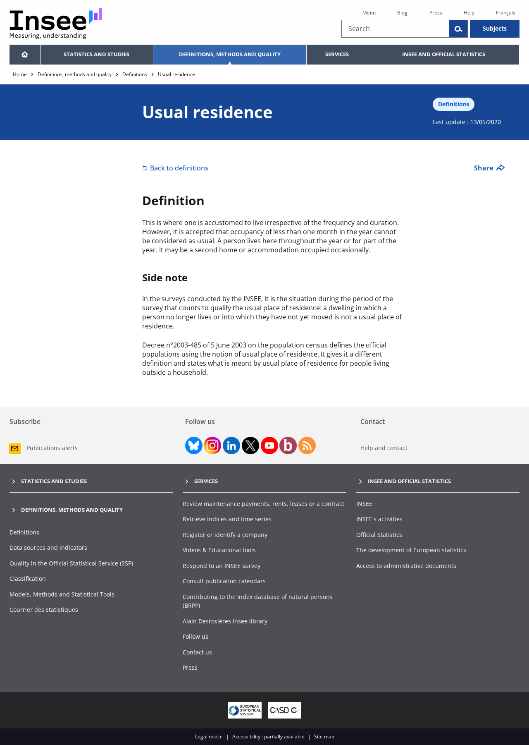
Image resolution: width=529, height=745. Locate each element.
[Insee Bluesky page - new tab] (194, 445)
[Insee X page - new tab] (250, 445)
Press (435, 12)
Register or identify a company (225, 535)
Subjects (495, 28)
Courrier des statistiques (44, 609)
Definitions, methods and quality (230, 54)
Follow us (195, 636)
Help (469, 12)
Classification (28, 578)
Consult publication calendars (224, 581)
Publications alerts (52, 448)
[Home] (25, 55)
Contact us (197, 652)
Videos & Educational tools (219, 550)
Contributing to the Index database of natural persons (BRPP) (258, 601)
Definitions (134, 74)
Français (505, 12)
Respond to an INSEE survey (221, 566)
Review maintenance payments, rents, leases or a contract (263, 504)
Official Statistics (379, 535)
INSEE (364, 504)
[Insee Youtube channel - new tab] (269, 445)
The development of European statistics (411, 550)
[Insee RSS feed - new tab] (307, 445)
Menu (369, 12)
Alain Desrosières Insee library (225, 621)
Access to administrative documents (406, 566)
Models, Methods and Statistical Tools (62, 594)
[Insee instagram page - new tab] (212, 445)
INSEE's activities (379, 519)
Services (337, 54)
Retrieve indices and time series (227, 519)
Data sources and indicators (48, 547)
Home (20, 74)
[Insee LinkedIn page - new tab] (231, 445)
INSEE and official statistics (443, 54)
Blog (402, 12)
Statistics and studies (96, 54)
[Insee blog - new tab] (288, 445)
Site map (324, 736)
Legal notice (209, 736)
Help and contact (383, 448)
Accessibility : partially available (268, 736)
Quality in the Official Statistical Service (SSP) (71, 563)
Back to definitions (179, 167)
